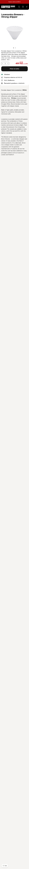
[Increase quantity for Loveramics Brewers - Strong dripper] (7, 63)
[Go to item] (14, 48)
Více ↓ (8, 59)
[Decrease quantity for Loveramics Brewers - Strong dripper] (2, 63)
